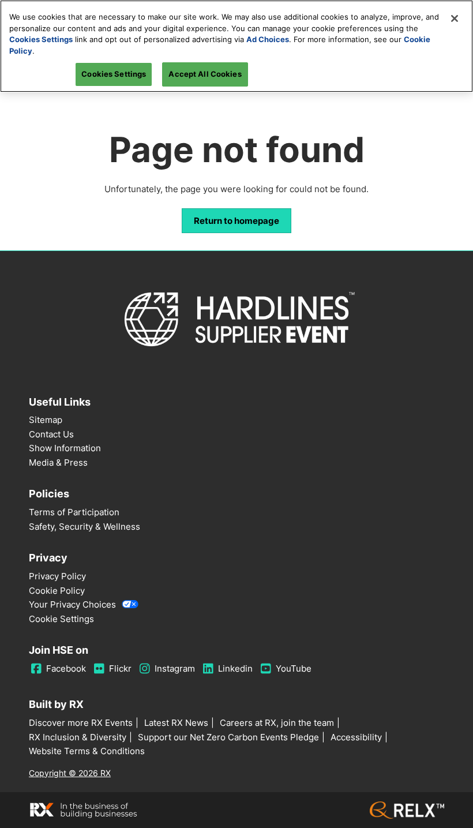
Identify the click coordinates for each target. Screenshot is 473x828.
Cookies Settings (41, 39)
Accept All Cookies (204, 73)
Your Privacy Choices (72, 604)
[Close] (454, 18)
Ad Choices (267, 39)
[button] (236, 221)
